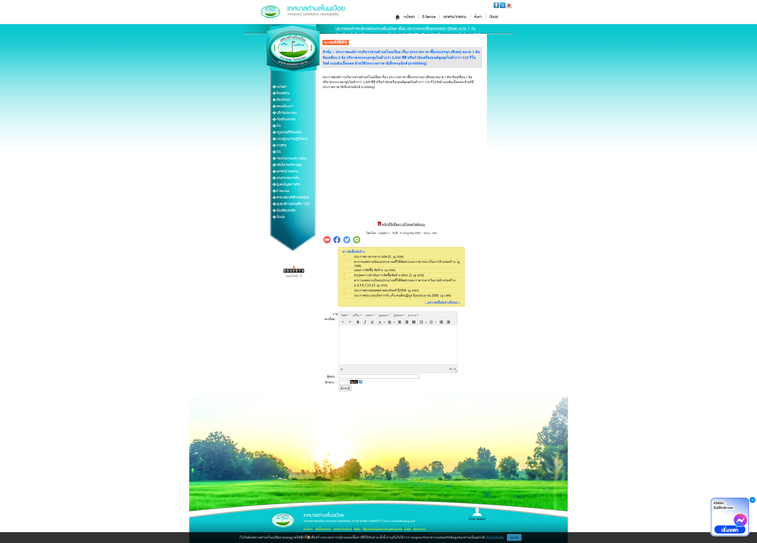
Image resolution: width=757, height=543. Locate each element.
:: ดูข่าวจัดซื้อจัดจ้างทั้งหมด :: (443, 302)
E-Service (428, 17)
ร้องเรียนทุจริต (286, 210)
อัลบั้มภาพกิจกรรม (289, 165)
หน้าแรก (409, 17)
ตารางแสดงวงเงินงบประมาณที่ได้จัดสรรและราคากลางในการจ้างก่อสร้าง (404, 261)
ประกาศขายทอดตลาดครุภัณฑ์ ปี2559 (380, 290)
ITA (278, 125)
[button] (342, 322)
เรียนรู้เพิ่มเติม (494, 537)
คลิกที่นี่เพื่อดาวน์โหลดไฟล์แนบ (403, 224)
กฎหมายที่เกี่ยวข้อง (289, 132)
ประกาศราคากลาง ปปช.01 (372, 256)
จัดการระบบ (419, 529)
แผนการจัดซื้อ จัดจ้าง (368, 270)
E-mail (407, 529)
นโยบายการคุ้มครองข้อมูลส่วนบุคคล (382, 529)
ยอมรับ (514, 537)
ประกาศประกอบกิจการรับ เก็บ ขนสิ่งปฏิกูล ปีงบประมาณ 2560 (396, 295)
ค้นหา (478, 17)
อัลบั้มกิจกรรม (323, 529)
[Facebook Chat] (730, 516)
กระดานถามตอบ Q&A (291, 158)
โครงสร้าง (283, 93)
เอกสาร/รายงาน (454, 17)
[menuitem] (345, 315)
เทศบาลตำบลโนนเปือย (316, 8)
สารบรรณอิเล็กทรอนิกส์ (292, 197)
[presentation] (345, 315)
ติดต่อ (493, 17)
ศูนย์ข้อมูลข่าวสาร (288, 184)
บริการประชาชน (286, 112)
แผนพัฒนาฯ (284, 106)
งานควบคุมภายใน (287, 178)
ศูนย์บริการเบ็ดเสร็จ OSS (293, 204)
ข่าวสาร (281, 145)
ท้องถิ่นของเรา (286, 119)
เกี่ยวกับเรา (283, 99)
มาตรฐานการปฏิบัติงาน (291, 138)
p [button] (342, 369)
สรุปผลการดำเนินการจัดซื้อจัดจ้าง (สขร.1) (383, 275)
